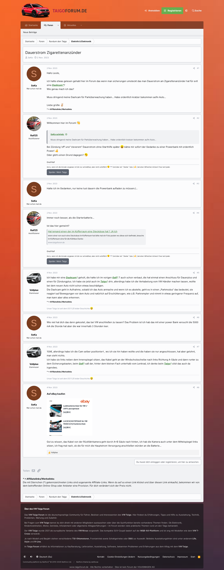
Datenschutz (169, 557)
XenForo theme (82, 562)
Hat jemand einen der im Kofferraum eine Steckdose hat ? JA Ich (82, 231)
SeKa (30, 57)
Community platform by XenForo (47, 562)
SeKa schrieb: (57, 134)
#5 (198, 272)
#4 (198, 213)
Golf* (115, 277)
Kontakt (100, 557)
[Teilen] (194, 68)
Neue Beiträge (30, 32)
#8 (198, 387)
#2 (198, 118)
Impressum (182, 557)
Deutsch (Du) (45, 557)
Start (193, 557)
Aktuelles (71, 25)
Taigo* (104, 281)
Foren (50, 25)
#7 (198, 347)
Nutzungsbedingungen (149, 557)
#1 (198, 68)
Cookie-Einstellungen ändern (121, 557)
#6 (198, 317)
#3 (198, 183)
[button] (186, 10)
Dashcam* (58, 85)
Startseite (33, 25)
